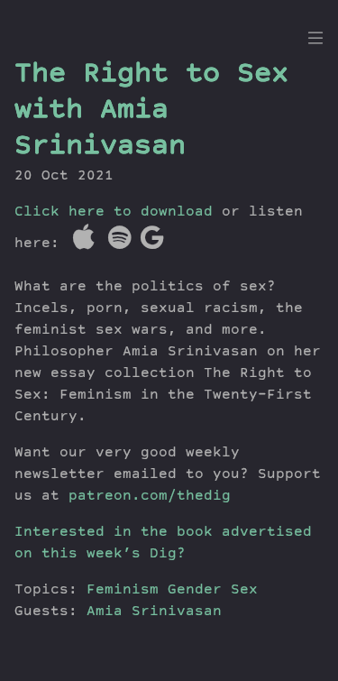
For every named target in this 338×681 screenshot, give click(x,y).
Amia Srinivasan (154, 612)
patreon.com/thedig (150, 497)
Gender (195, 591)
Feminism (123, 591)
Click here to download (113, 213)
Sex (244, 591)
